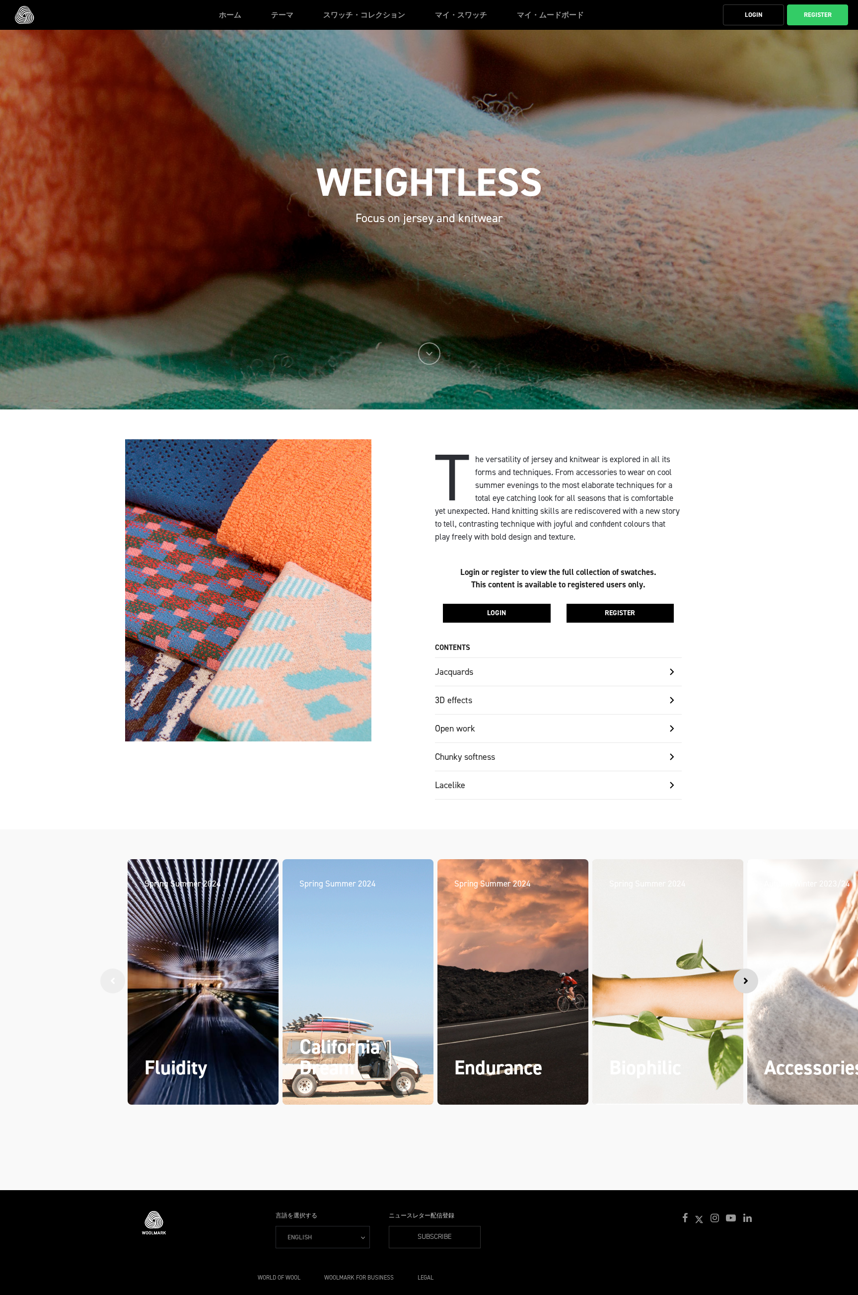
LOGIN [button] (754, 14)
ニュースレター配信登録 (421, 1215)
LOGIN (496, 613)
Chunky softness (465, 757)
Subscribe (435, 1236)
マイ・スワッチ (461, 15)
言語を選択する (296, 1215)
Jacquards (454, 672)
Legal (425, 1278)
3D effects (453, 700)
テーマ (282, 15)
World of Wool (279, 1278)
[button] (686, 1218)
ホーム (230, 15)
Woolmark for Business (359, 1278)
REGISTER (620, 613)
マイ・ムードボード (550, 15)
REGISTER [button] (818, 14)
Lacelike (450, 785)
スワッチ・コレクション (364, 15)
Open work (455, 728)
